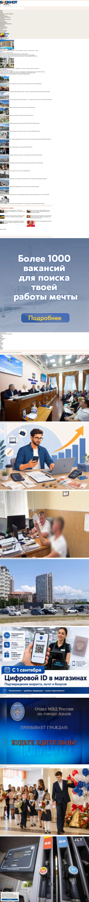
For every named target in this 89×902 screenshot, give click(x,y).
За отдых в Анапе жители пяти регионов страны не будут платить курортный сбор (16, 83)
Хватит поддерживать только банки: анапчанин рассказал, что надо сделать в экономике (18, 203)
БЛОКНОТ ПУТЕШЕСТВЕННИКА (6, 13)
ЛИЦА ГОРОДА (3, 21)
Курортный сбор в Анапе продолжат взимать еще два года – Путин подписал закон (16, 154)
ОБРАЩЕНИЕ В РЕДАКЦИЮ (6, 23)
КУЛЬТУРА (2, 20)
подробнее (10, 333)
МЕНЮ (1, 10)
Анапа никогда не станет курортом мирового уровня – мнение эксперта (14, 53)
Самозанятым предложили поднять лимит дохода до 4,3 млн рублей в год (13, 490)
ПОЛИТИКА (2, 26)
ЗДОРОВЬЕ (2, 15)
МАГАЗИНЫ (6, 38)
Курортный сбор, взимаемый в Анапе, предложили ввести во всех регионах (15, 186)
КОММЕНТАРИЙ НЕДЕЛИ (5, 17)
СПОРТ (1, 29)
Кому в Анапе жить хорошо (5, 57)
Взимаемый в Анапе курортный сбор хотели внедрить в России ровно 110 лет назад (16, 178)
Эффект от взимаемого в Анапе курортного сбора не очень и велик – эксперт (15, 131)
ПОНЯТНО (9, 899)
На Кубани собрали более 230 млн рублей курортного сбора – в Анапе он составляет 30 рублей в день (20, 91)
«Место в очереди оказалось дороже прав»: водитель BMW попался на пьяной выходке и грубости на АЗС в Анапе (20, 558)
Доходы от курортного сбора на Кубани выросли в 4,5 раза (11, 147)
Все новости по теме (4, 52)
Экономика (39, 83)
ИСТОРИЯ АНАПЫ (3, 16)
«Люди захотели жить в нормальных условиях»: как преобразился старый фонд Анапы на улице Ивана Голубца (22, 71)
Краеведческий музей (42, 178)
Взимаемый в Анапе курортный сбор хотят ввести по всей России (13, 107)
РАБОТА (7, 33)
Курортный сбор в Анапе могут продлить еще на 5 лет (11, 170)
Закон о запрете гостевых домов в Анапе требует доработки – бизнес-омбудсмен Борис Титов (18, 56)
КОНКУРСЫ (2, 18)
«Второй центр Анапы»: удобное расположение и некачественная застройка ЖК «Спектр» (18, 72)
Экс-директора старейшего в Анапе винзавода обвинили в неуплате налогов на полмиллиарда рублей (20, 139)
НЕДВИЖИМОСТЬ (3, 22)
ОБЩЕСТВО (2, 24)
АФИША (1, 12)
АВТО (1, 11)
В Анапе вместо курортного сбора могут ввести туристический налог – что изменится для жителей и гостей (21, 99)
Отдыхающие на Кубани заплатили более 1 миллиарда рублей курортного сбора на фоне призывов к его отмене (22, 194)
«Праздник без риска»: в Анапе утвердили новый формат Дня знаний (13, 835)
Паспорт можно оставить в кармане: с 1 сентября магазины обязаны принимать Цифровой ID (16, 694)
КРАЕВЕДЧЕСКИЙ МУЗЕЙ (5, 19)
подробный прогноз (4, 333)
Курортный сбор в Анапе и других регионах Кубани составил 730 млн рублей (15, 123)
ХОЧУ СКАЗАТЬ (3, 31)
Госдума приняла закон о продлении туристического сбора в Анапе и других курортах (17, 162)
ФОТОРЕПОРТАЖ (3, 30)
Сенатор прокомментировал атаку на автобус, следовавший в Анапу (11, 352)
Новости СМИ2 (3, 229)
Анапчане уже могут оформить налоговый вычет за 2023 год (12, 115)
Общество (28, 170)
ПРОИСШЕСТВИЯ (3, 27)
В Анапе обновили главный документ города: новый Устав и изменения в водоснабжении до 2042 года (18, 422)
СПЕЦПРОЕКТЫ (3, 28)
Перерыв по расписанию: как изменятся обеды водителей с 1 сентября (13, 626)
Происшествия (48, 139)
